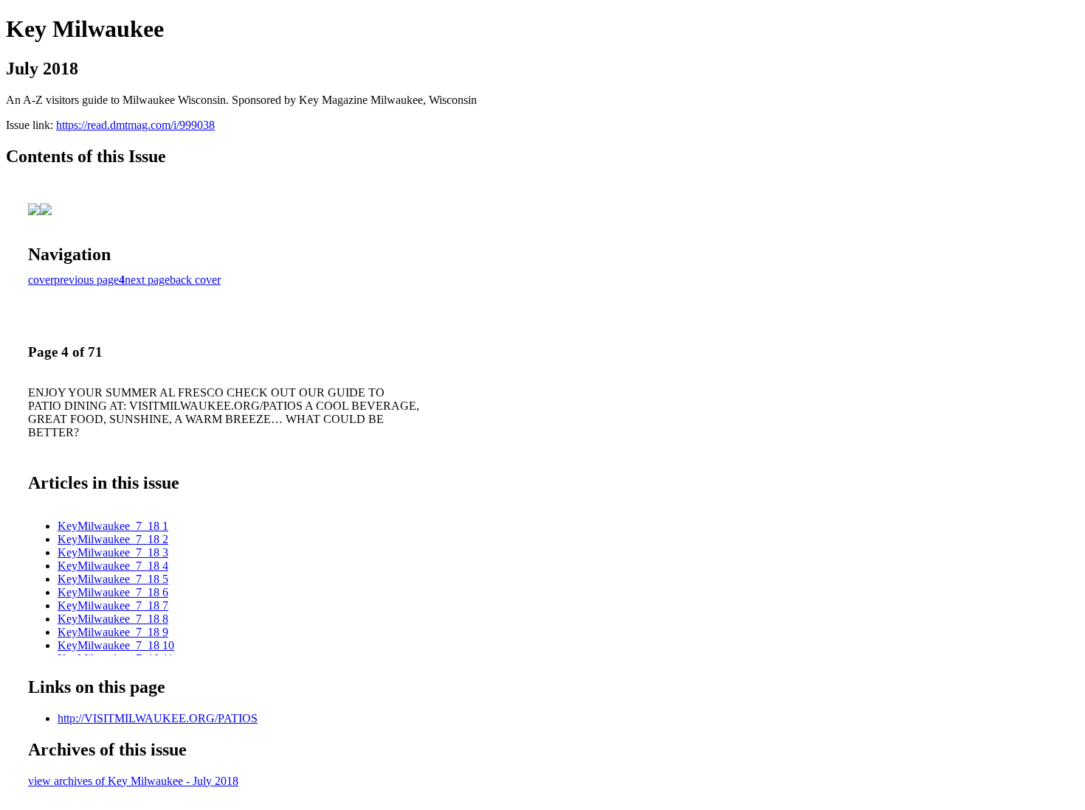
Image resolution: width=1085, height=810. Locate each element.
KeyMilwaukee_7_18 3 (113, 552)
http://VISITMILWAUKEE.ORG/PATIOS (158, 718)
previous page (86, 279)
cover (41, 279)
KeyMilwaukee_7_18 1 (113, 526)
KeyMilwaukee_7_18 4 (113, 565)
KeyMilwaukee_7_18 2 (113, 539)
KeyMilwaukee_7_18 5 (113, 579)
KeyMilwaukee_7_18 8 (113, 618)
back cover (195, 279)
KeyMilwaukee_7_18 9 (113, 632)
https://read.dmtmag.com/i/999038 (135, 125)
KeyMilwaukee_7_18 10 (116, 645)
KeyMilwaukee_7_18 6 (113, 592)
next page (147, 279)
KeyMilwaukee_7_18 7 (113, 605)
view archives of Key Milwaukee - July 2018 (133, 781)
